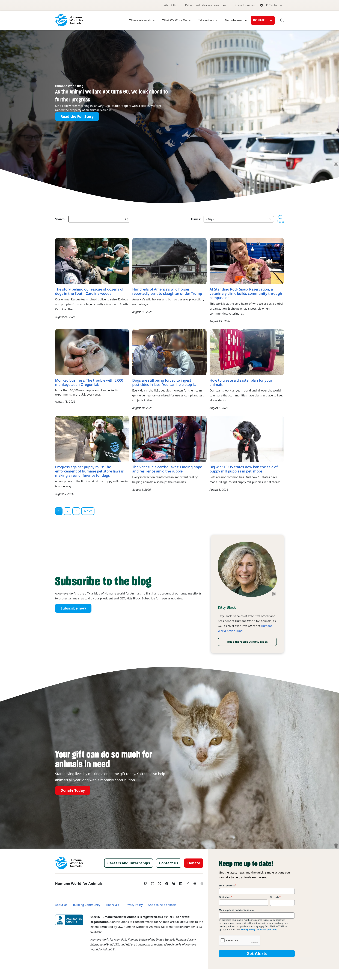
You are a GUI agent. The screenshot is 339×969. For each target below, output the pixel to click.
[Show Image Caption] (336, 164)
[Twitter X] (159, 882)
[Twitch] (145, 882)
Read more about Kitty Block (247, 642)
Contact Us (168, 863)
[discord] (202, 882)
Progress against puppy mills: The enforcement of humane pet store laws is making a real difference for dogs (89, 471)
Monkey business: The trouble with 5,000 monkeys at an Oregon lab (89, 382)
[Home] (69, 863)
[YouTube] (195, 882)
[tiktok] (187, 882)
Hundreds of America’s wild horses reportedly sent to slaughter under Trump (167, 291)
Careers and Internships (128, 863)
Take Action (206, 20)
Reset (280, 222)
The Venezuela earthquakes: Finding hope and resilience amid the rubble (167, 469)
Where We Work (140, 20)
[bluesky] (173, 882)
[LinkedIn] (180, 882)
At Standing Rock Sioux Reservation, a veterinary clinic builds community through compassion (246, 293)
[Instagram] (152, 882)
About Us (170, 5)
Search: (60, 219)
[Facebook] (166, 882)
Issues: (196, 219)
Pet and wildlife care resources (205, 5)
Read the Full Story (77, 116)
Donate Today (73, 790)
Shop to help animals (162, 905)
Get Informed (234, 20)
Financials (112, 905)
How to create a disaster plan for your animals (241, 382)
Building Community (86, 905)
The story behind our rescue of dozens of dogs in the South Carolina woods (89, 291)
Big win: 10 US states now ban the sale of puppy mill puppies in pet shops (244, 469)
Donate (259, 20)
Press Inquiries (245, 5)
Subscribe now (73, 608)
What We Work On (174, 20)
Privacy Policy (134, 905)
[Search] (279, 20)
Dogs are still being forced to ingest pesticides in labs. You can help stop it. (164, 382)
